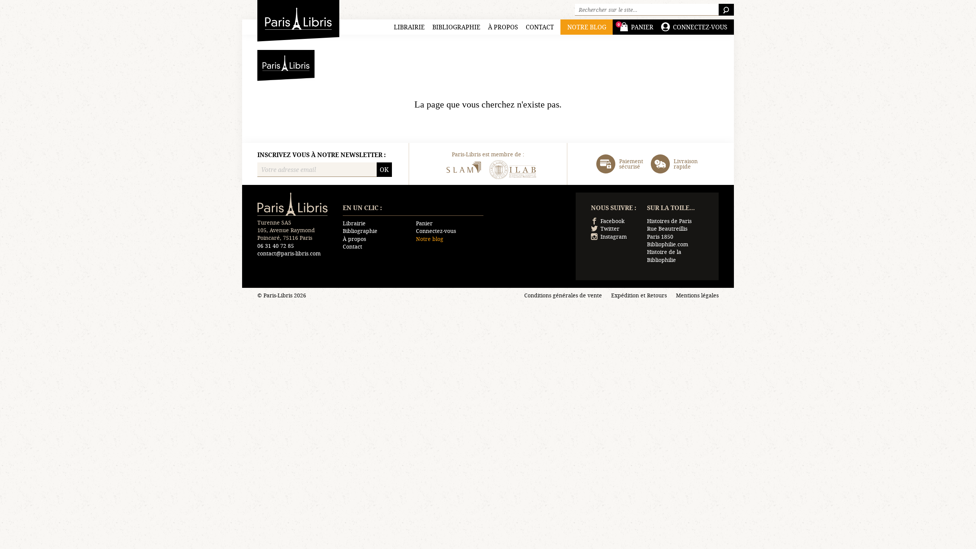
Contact (540, 27)
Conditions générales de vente (563, 295)
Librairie (409, 27)
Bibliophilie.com (667, 244)
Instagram (613, 236)
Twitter (610, 228)
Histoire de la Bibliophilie (664, 255)
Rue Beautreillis (667, 228)
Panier (424, 223)
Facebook (612, 221)
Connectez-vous (436, 230)
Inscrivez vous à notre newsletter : (321, 155)
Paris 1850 (660, 236)
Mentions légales (697, 295)
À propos (503, 27)
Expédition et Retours (639, 295)
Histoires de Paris (669, 221)
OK (384, 169)
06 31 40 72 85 (275, 245)
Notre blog (429, 238)
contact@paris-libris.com (289, 253)
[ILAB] (513, 170)
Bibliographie (456, 27)
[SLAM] (463, 170)
